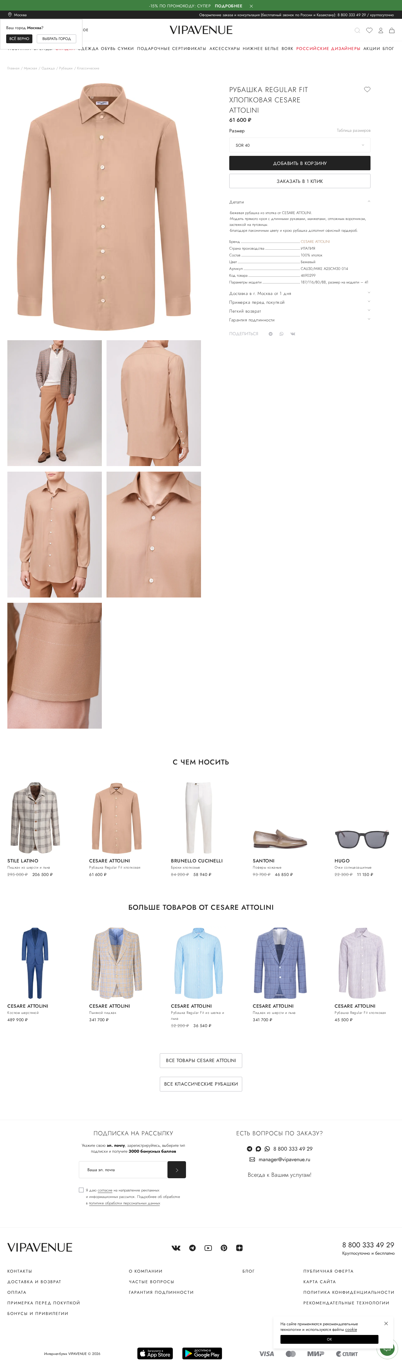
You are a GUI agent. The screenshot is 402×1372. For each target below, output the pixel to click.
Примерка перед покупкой (43, 1303)
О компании (146, 1271)
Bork (288, 48)
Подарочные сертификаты (171, 48)
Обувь (108, 48)
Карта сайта (319, 1282)
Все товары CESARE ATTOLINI (201, 1060)
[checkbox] (129, 1196)
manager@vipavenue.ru (284, 1159)
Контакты (19, 1271)
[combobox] (300, 145)
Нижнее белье (261, 48)
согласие (105, 1190)
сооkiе (351, 1329)
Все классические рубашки (201, 1084)
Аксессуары (225, 48)
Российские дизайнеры (328, 48)
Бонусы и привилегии (38, 1313)
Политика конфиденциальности (349, 1292)
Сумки (126, 48)
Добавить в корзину (300, 163)
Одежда (88, 48)
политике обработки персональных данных (124, 1203)
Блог (388, 48)
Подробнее (228, 6)
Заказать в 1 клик (300, 181)
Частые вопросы (152, 1282)
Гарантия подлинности (161, 1292)
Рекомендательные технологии (346, 1303)
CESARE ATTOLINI (315, 241)
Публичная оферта (328, 1271)
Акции (372, 48)
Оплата (16, 1292)
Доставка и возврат (34, 1282)
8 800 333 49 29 (352, 15)
